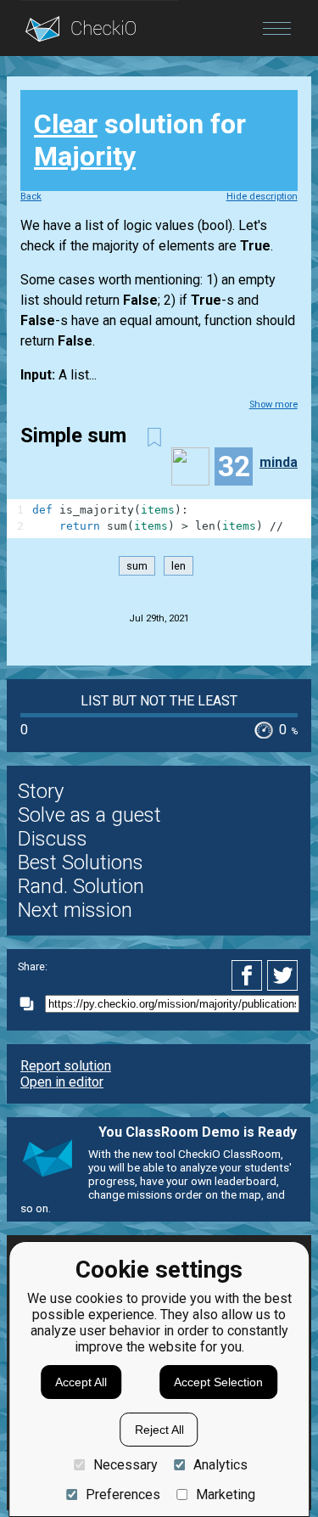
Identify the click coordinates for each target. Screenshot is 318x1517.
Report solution (65, 1066)
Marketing (225, 1494)
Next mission (75, 910)
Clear (66, 124)
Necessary (125, 1465)
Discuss (52, 839)
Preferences (122, 1494)
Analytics (220, 1465)
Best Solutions (80, 862)
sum (137, 565)
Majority (85, 156)
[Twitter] (283, 975)
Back (31, 196)
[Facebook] (249, 975)
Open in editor (61, 1082)
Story (41, 791)
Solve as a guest (89, 815)
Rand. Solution (81, 886)
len (178, 565)
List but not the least (159, 701)
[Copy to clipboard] (31, 1004)
